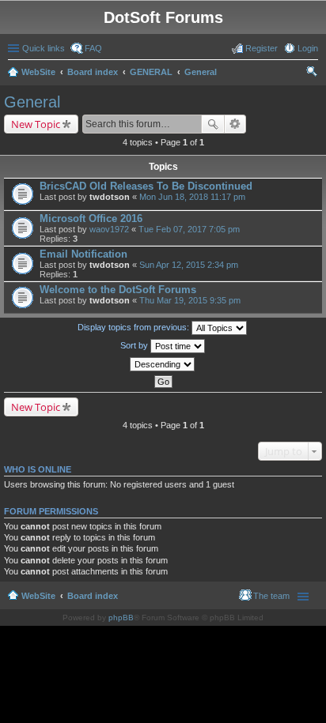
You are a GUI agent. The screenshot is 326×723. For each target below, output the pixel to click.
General (200, 72)
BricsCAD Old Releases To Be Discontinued (146, 186)
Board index (92, 72)
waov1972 (109, 229)
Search (213, 124)
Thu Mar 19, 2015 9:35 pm (190, 300)
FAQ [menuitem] (93, 48)
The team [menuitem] (271, 596)
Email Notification (83, 254)
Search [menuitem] (311, 73)
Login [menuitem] (308, 48)
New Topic (35, 124)
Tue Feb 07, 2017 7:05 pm (189, 229)
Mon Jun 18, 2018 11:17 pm (192, 196)
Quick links (43, 48)
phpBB (121, 617)
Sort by (135, 345)
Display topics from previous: (134, 327)
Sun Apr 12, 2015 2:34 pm (188, 264)
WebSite (38, 72)
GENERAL (151, 72)
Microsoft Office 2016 (91, 218)
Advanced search (235, 124)
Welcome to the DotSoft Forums (118, 290)
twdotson (109, 196)
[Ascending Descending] (163, 364)
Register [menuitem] (261, 48)
